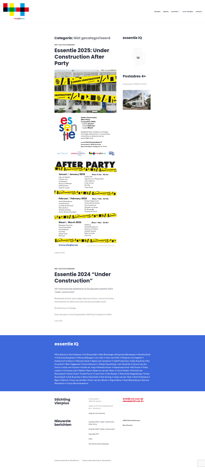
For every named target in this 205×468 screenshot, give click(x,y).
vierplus (157, 11)
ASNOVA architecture (131, 420)
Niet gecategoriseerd (64, 45)
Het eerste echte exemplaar (99, 444)
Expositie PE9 (94, 434)
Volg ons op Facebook (97, 413)
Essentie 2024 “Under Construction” (82, 277)
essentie (174, 11)
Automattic (106, 460)
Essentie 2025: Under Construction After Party (81, 57)
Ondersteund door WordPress (66, 460)
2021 (90, 439)
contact (199, 11)
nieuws (166, 11)
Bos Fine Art (128, 425)
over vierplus (188, 11)
